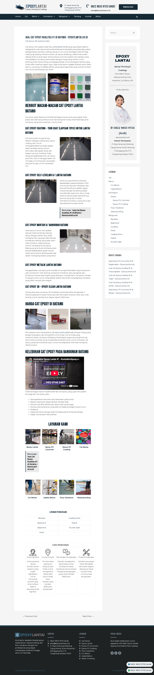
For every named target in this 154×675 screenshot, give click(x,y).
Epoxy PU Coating (120, 204)
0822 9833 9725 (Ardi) (103, 6)
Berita (98, 16)
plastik (71, 64)
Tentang (77, 16)
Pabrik (74, 523)
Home (18, 16)
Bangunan (63, 16)
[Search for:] (123, 33)
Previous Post (30, 616)
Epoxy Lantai (32, 447)
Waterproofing (84, 498)
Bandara (41, 518)
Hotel (41, 532)
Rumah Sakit (74, 528)
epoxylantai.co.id (122, 137)
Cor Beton (32, 498)
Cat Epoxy (29, 41)
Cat (26, 16)
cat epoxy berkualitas (61, 332)
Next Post (88, 616)
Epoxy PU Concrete (121, 200)
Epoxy (113, 197)
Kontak (88, 16)
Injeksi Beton (49, 498)
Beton (34, 16)
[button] (128, 7)
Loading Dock (74, 518)
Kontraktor (48, 16)
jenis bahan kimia (60, 47)
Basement (42, 523)
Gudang (114, 227)
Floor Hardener (67, 498)
